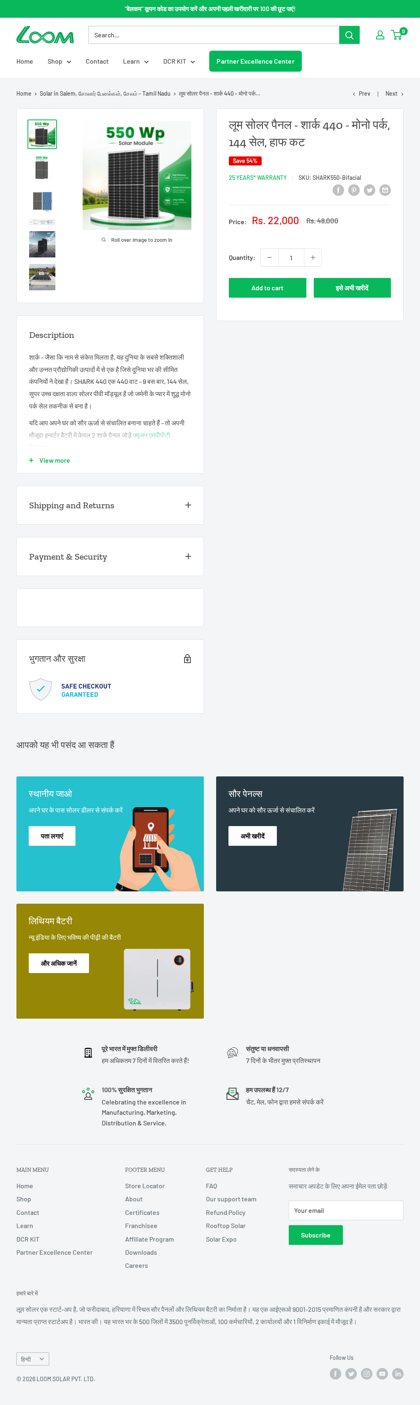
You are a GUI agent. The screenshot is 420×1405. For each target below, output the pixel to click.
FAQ (211, 1185)
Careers (136, 1265)
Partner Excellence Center (256, 61)
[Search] (349, 35)
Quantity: (242, 257)
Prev (364, 93)
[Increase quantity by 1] (313, 257)
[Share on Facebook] (338, 189)
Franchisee (141, 1225)
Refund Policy (226, 1212)
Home (24, 61)
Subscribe (316, 1235)
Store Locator (145, 1185)
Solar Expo (221, 1239)
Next (391, 93)
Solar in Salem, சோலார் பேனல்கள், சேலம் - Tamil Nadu (105, 93)
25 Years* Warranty (258, 177)
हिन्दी (26, 1359)
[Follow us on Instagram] (366, 1374)
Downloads (141, 1252)
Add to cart (267, 288)
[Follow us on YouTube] (382, 1374)
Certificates (142, 1212)
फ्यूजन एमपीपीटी (151, 435)
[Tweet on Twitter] (369, 189)
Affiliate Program (149, 1239)
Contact (97, 61)
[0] (397, 35)
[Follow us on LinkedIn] (398, 1374)
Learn (131, 61)
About (134, 1199)
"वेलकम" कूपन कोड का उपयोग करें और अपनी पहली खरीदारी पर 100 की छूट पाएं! (210, 8)
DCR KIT (174, 61)
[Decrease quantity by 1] (269, 257)
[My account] (380, 34)
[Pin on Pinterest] (354, 189)
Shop (55, 61)
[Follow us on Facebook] (335, 1374)
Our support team (231, 1199)
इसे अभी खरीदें (352, 288)
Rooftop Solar (226, 1225)
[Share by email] (385, 189)
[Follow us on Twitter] (351, 1374)
